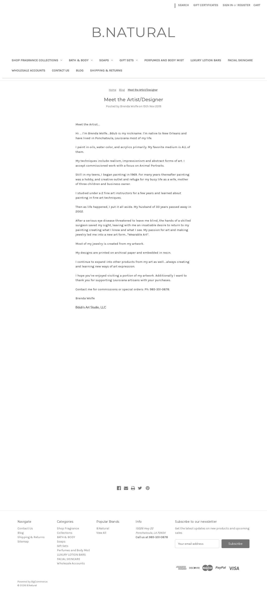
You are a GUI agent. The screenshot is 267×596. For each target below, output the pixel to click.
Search (183, 5)
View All (101, 533)
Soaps (104, 60)
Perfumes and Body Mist (164, 60)
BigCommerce (39, 581)
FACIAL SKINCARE (240, 60)
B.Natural (102, 528)
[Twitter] (140, 488)
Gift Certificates (205, 5)
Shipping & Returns (106, 70)
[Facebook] (119, 488)
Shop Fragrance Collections (35, 60)
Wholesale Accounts (28, 70)
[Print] (133, 488)
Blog (79, 70)
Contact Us (60, 70)
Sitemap (23, 541)
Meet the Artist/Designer (133, 99)
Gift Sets (127, 60)
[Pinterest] (148, 488)
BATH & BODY (79, 60)
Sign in (228, 5)
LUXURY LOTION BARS (205, 60)
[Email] (126, 488)
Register (243, 5)
